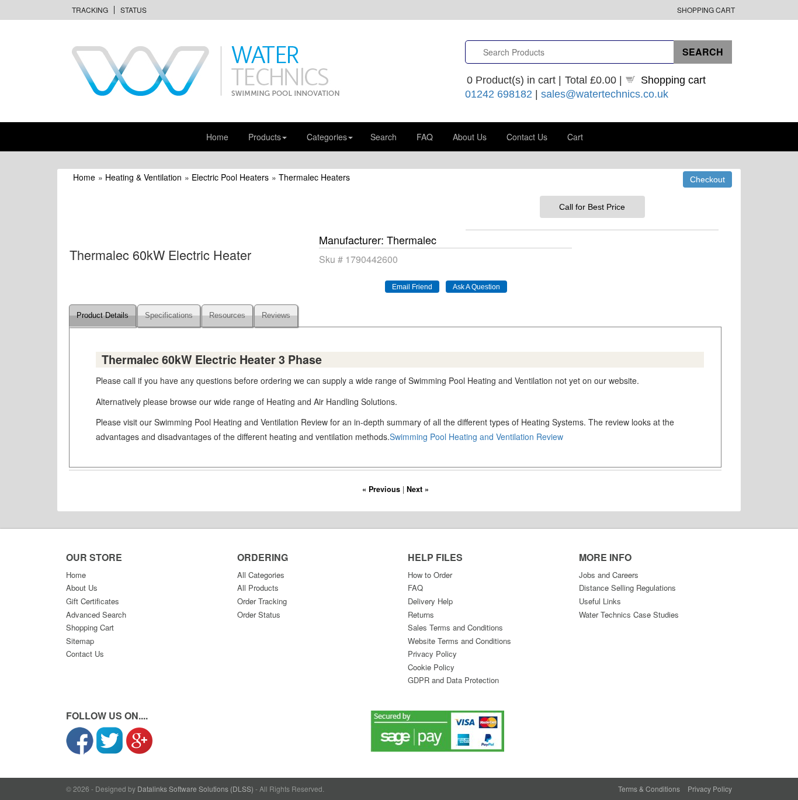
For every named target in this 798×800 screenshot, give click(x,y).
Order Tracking (262, 601)
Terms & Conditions (649, 789)
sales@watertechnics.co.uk (604, 94)
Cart (575, 137)
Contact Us (526, 137)
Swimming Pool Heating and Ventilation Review (476, 436)
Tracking (90, 10)
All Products (258, 587)
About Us (470, 137)
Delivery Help (430, 601)
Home (217, 137)
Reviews (276, 315)
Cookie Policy (431, 667)
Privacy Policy (432, 653)
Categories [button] (327, 137)
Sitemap (80, 640)
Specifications (169, 315)
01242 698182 (498, 94)
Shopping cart (673, 80)
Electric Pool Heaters (230, 177)
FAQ (425, 137)
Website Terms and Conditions (459, 640)
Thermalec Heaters (314, 177)
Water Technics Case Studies (629, 614)
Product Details (103, 315)
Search (383, 137)
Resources (227, 315)
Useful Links (600, 601)
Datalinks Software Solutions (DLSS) (195, 789)
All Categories (260, 574)
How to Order (430, 574)
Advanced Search (96, 614)
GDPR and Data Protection (453, 679)
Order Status (258, 614)
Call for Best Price (592, 207)
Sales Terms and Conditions (455, 627)
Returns (421, 614)
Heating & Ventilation (143, 177)
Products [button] (264, 137)
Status (133, 10)
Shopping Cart (706, 10)
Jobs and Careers (609, 574)
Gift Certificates (92, 601)
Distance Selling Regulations (627, 587)
